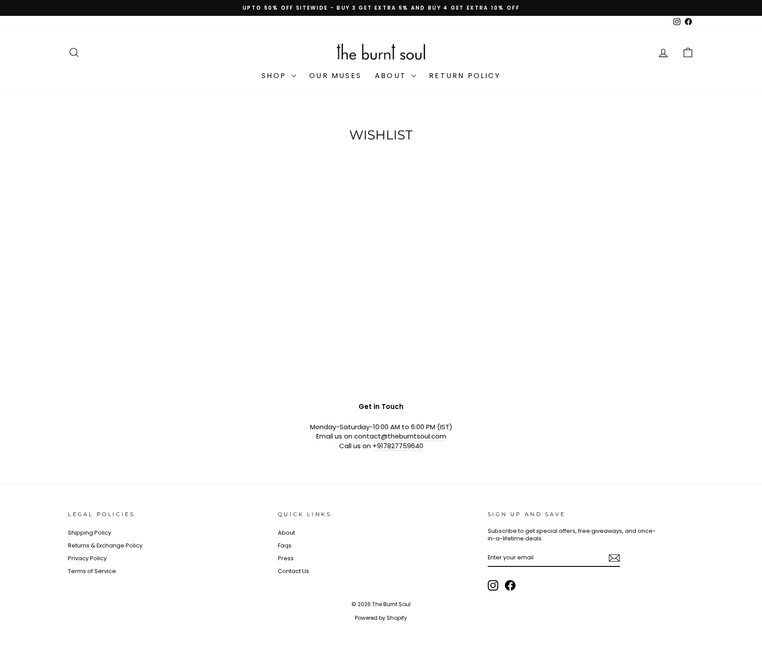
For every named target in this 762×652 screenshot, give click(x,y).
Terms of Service (92, 571)
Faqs (284, 545)
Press (286, 558)
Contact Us (293, 571)
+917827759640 (398, 445)
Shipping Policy (89, 532)
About (392, 76)
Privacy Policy (87, 558)
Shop (275, 76)
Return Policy (465, 76)
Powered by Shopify (381, 618)
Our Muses (335, 76)
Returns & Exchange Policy (105, 545)
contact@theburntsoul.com (400, 436)
